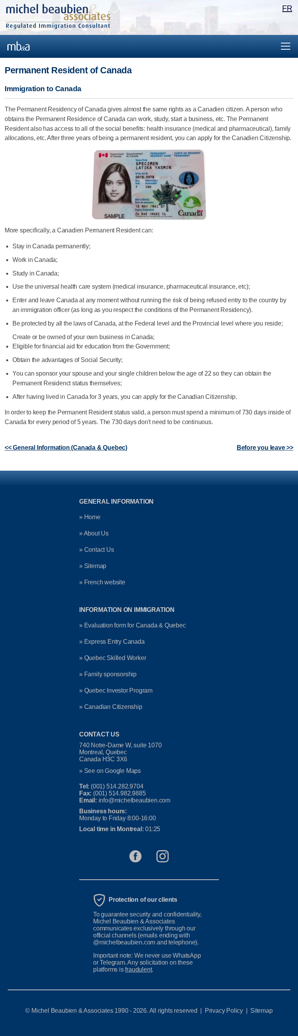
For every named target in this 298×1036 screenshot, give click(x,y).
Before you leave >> (265, 447)
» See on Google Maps (110, 770)
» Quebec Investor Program (115, 690)
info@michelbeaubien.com (134, 800)
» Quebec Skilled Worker (112, 658)
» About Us (94, 533)
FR (287, 8)
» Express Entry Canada (112, 641)
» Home (89, 517)
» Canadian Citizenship (110, 706)
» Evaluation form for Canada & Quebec (132, 625)
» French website (102, 582)
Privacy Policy (224, 1010)
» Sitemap (92, 566)
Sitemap (261, 1010)
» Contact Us (96, 549)
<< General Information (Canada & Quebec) (66, 447)
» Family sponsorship (108, 674)
